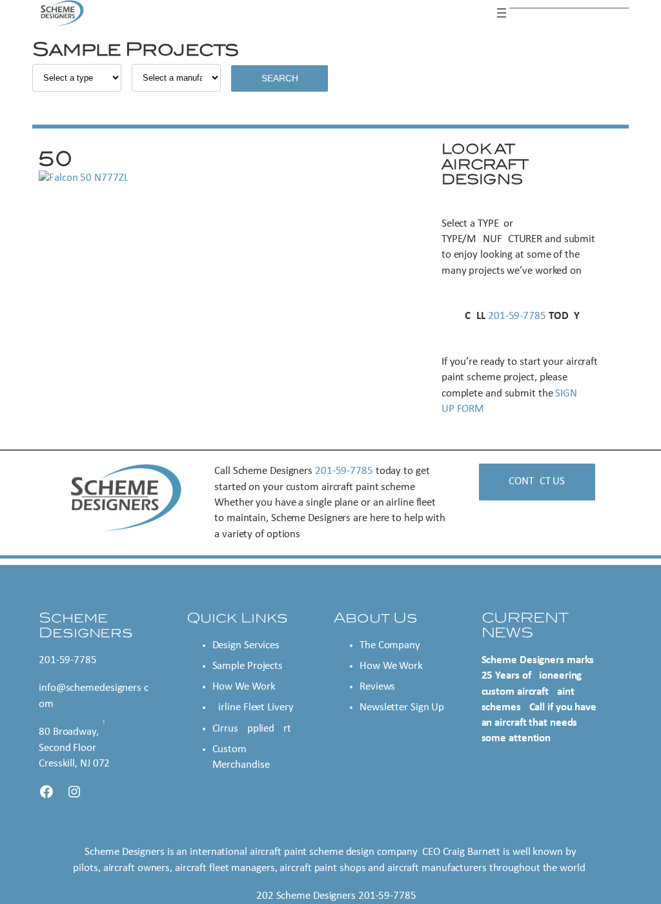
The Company (390, 645)
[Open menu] (501, 13)
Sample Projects (247, 666)
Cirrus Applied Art (251, 728)
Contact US (537, 481)
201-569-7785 (517, 316)
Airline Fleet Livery (253, 707)
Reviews (377, 686)
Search (279, 78)
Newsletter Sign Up (402, 707)
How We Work (244, 686)
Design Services (246, 645)
